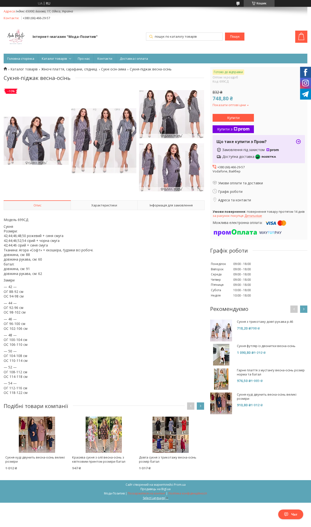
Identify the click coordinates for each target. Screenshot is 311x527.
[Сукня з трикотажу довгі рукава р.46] (221, 330)
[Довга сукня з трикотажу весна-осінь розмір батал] (171, 434)
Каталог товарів (54, 58)
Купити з (225, 129)
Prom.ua (180, 485)
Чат (294, 514)
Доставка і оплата (134, 58)
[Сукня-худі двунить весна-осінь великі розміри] (37, 434)
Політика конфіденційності (187, 493)
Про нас (84, 58)
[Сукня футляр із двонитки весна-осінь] (221, 355)
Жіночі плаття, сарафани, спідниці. (69, 69)
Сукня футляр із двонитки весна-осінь (266, 346)
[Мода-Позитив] (16, 37)
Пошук (235, 36)
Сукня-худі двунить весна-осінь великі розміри (35, 459)
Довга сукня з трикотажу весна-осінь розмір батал (167, 459)
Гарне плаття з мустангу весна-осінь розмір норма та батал (271, 372)
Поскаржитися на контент (146, 493)
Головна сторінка (20, 58)
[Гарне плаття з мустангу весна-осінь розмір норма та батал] (221, 379)
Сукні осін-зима (113, 69)
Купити (233, 117)
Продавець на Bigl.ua (155, 489)
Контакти (104, 58)
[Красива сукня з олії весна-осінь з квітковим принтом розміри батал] (104, 434)
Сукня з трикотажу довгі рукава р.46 (265, 322)
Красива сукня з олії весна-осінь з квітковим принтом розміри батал (98, 459)
